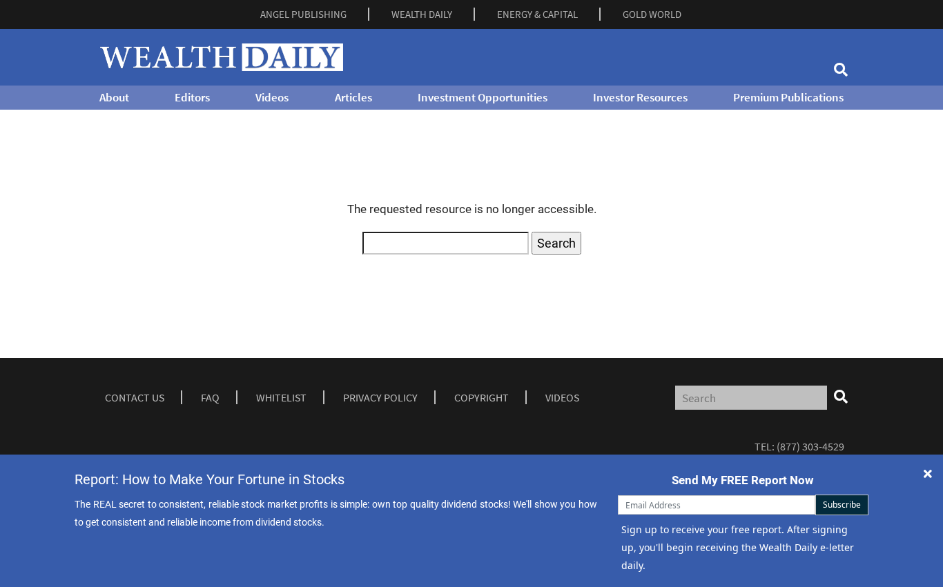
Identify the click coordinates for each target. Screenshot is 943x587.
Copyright (481, 397)
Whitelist (281, 397)
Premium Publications (788, 97)
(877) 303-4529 (810, 446)
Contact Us (134, 397)
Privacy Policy (380, 397)
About (114, 97)
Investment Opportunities (482, 97)
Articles (353, 97)
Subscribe (842, 504)
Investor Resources (640, 97)
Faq (210, 397)
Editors (192, 97)
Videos (272, 97)
